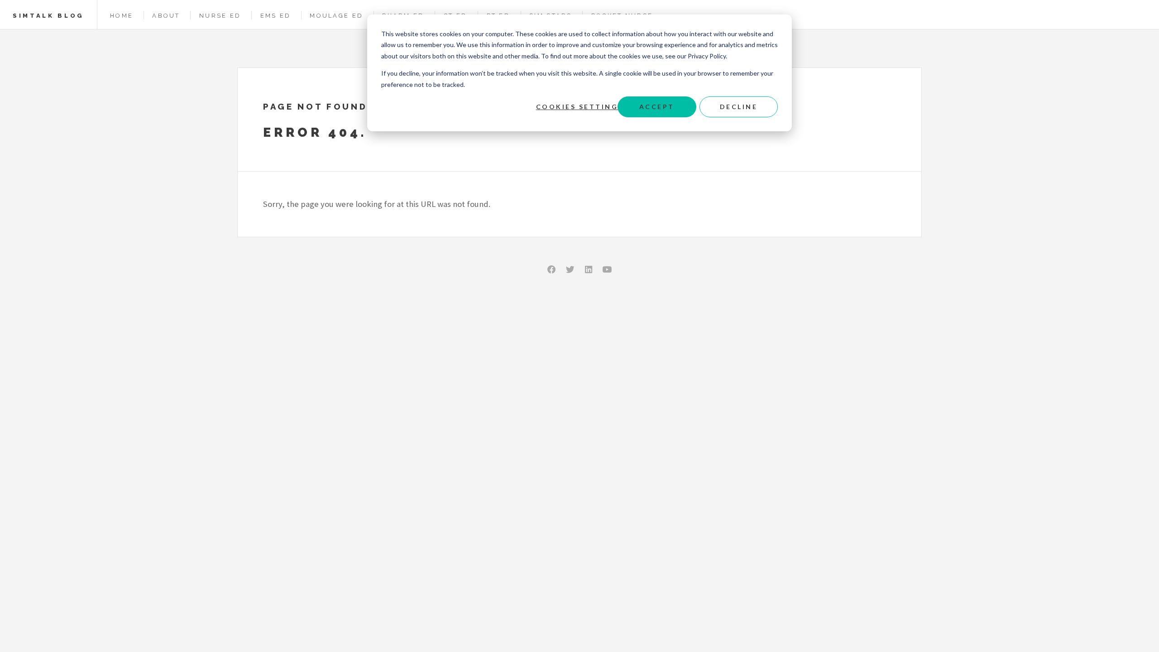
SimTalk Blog (48, 15)
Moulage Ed (336, 15)
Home (121, 15)
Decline (739, 106)
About (166, 15)
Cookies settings (579, 106)
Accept (657, 106)
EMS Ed (275, 15)
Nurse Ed (220, 15)
